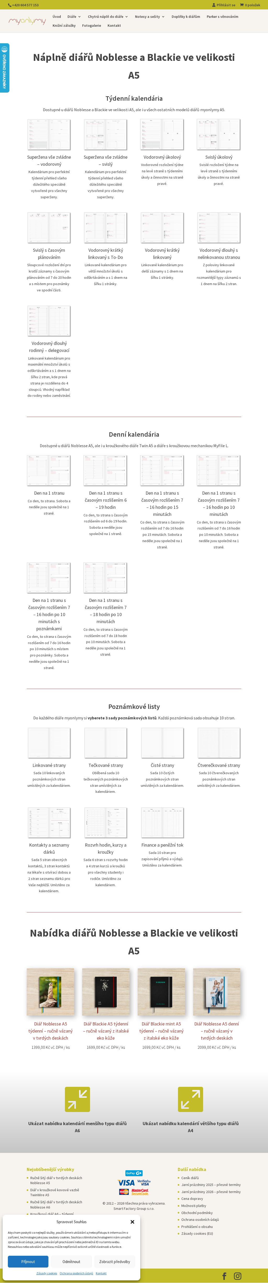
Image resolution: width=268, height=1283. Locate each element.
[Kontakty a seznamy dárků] (49, 837)
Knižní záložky (64, 26)
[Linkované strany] (49, 757)
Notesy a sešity (147, 17)
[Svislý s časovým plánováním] (49, 242)
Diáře (72, 17)
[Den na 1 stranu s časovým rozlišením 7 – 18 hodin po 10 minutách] (105, 592)
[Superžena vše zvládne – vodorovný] (49, 149)
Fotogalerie (91, 26)
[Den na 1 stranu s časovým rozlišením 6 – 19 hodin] (105, 485)
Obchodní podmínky (197, 1212)
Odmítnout (71, 1261)
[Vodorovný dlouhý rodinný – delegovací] (49, 335)
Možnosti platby (193, 1205)
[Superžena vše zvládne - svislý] (105, 149)
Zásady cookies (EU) (197, 1233)
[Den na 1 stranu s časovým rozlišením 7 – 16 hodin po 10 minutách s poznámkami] (49, 592)
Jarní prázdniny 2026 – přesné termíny (211, 1191)
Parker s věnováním (222, 17)
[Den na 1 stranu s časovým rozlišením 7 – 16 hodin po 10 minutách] (219, 485)
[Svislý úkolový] (219, 149)
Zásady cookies (46, 1273)
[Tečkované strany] (105, 757)
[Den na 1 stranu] (49, 485)
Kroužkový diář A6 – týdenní (52, 1214)
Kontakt (101, 1273)
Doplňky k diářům (186, 17)
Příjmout (28, 1261)
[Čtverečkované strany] (219, 757)
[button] (132, 1222)
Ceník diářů (190, 1177)
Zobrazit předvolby (114, 1261)
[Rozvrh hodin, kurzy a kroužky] (105, 837)
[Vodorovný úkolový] (162, 149)
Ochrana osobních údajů (76, 1273)
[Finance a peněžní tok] (162, 837)
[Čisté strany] (162, 757)
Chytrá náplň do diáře (105, 17)
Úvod (57, 17)
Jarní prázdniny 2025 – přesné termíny (211, 1184)
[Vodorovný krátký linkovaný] (162, 242)
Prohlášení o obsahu (197, 1226)
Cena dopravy (192, 1198)
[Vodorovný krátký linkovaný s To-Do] (105, 242)
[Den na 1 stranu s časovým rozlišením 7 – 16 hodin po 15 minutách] (162, 485)
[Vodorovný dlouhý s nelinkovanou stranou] (219, 242)
